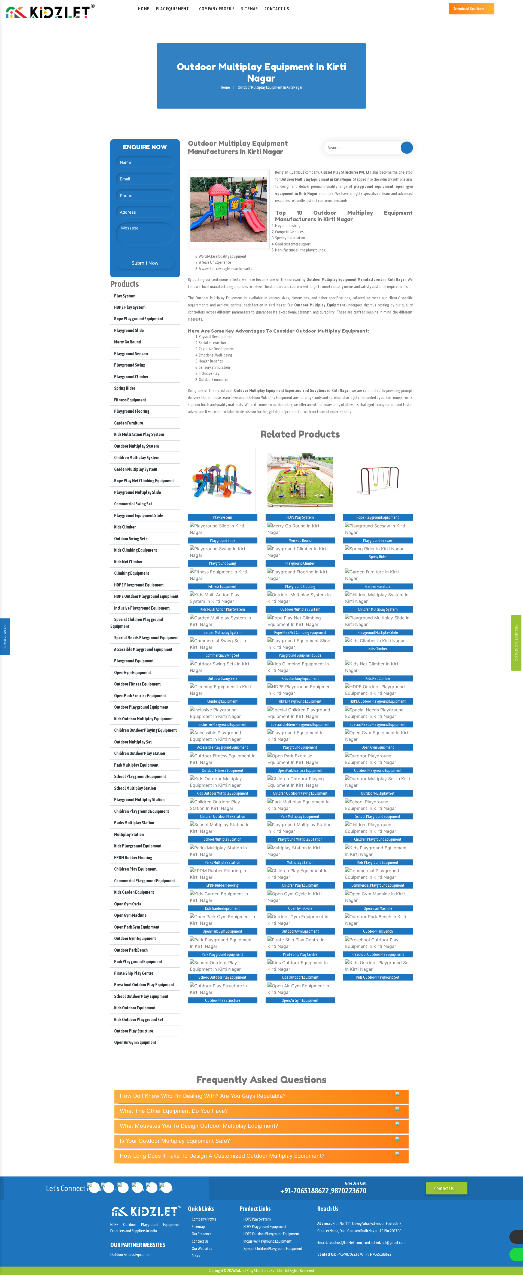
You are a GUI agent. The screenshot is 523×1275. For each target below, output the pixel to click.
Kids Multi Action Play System (139, 434)
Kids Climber (125, 526)
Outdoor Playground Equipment (141, 707)
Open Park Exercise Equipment (140, 695)
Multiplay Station (129, 834)
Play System (124, 295)
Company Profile (217, 8)
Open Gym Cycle (127, 903)
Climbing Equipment (131, 573)
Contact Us (276, 8)
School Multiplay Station (135, 788)
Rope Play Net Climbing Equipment (144, 480)
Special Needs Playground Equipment (146, 637)
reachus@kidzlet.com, (346, 1242)
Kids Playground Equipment (138, 845)
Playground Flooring (131, 411)
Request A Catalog (516, 642)
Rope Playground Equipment (138, 318)
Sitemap (249, 8)
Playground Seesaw (131, 353)
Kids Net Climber (128, 561)
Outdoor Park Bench (131, 950)
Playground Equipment (134, 660)
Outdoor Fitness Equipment (137, 683)
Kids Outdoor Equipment (135, 1007)
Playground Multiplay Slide (137, 492)
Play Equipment (172, 8)
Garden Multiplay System (135, 469)
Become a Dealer (5, 637)
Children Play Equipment (135, 869)
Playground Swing (129, 364)
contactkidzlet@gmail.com (384, 1242)
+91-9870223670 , (351, 1254)
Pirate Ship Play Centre (133, 973)
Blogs (195, 1256)
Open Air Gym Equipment (135, 1042)
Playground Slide (129, 330)
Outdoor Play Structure (133, 1030)
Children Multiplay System (136, 457)
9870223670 (348, 1190)
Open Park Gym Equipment (136, 926)
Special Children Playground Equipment (300, 724)
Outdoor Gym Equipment (135, 938)
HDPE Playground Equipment (139, 584)
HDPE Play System (129, 307)
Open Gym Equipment (132, 672)
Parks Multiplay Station (134, 822)
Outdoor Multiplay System (136, 446)
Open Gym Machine (130, 915)
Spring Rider (124, 388)
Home (143, 8)
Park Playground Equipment (138, 961)
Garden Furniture (128, 422)
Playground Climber (131, 376)
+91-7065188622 (304, 1190)
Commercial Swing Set (133, 503)
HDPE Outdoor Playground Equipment (146, 596)
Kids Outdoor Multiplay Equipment (143, 718)
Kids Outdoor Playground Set (138, 1019)
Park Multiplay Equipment (136, 765)
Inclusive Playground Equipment (142, 608)
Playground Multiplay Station (139, 799)
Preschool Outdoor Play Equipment (144, 984)
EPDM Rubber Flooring (133, 857)
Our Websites (201, 1248)
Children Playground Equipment (141, 811)
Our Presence (201, 1233)
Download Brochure (468, 8)
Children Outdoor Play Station (139, 753)
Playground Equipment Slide (138, 515)
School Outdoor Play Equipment (141, 996)
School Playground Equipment (140, 776)
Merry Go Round (127, 341)
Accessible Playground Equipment (143, 649)
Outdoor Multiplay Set (133, 741)
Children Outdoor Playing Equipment (145, 730)
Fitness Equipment (130, 399)
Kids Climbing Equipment (135, 550)
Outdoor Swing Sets (130, 538)
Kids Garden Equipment (134, 892)
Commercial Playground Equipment (144, 880)
